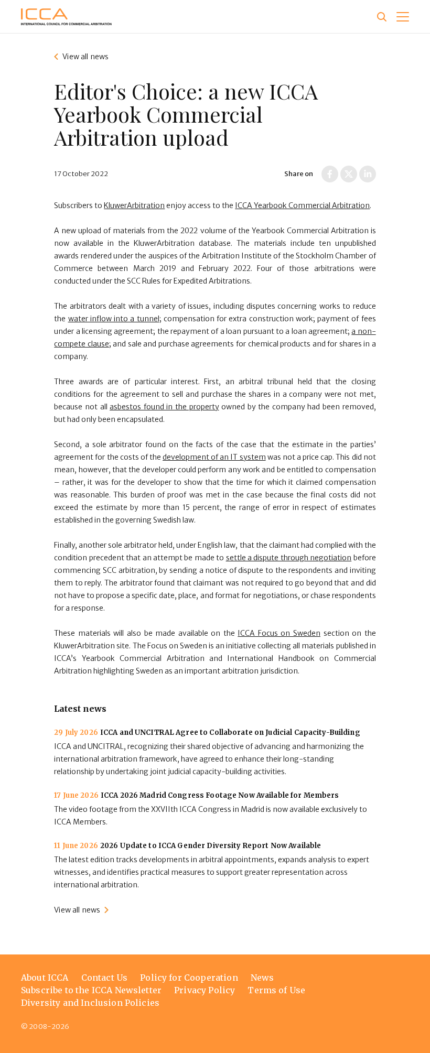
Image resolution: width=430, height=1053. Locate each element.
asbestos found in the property (164, 406)
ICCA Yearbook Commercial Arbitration (302, 205)
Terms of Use (276, 990)
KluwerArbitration (134, 205)
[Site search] (381, 16)
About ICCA (45, 977)
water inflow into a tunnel (113, 318)
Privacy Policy (204, 990)
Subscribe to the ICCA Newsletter (91, 990)
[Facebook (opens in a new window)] (329, 174)
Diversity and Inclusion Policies (90, 1002)
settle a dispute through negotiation (289, 557)
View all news (85, 56)
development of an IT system (214, 457)
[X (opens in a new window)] (348, 174)
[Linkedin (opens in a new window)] (367, 174)
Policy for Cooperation (189, 977)
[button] (402, 16)
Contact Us (104, 977)
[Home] (66, 16)
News (262, 977)
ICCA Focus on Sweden (279, 633)
